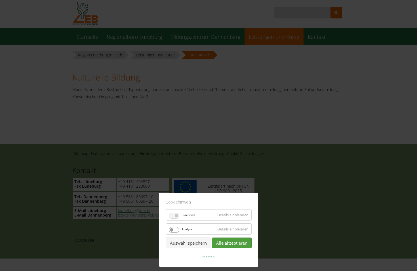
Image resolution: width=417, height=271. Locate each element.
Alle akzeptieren (231, 243)
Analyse (187, 229)
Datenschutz (208, 256)
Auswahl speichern (188, 243)
